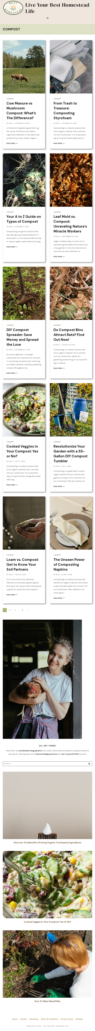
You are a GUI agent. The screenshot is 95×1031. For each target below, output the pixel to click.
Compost (10, 99)
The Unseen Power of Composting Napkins (69, 564)
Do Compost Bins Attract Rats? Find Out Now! (69, 335)
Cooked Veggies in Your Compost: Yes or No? (22, 451)
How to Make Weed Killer (48, 1001)
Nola (11, 123)
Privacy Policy (67, 1019)
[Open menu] (47, 19)
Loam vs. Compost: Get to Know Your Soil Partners (22, 564)
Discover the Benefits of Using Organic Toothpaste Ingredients (47, 842)
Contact (23, 1019)
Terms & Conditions (49, 1019)
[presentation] (24, 66)
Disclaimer (34, 1019)
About (15, 1019)
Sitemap (79, 1019)
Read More (11, 143)
